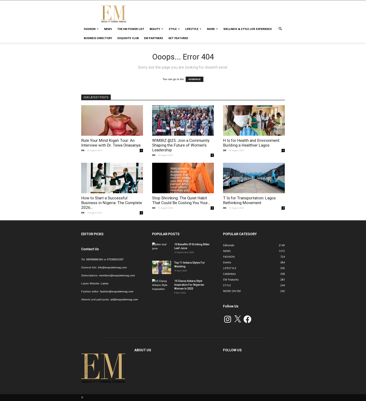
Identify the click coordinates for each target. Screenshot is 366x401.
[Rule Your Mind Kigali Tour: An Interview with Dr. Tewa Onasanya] (112, 120)
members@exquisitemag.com (117, 275)
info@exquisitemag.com (112, 267)
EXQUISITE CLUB (128, 38)
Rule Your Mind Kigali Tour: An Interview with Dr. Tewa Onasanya (110, 143)
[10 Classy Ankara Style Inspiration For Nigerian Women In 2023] (161, 285)
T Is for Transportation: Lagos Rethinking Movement (249, 200)
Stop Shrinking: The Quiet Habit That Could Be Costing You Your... (181, 200)
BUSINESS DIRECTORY (98, 38)
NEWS (108, 29)
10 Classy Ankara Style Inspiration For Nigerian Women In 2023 (189, 284)
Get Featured (178, 38)
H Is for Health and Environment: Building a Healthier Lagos (251, 143)
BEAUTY (155, 29)
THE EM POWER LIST (130, 29)
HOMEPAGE (195, 79)
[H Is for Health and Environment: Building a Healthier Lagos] (254, 120)
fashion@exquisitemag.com (116, 291)
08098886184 (94, 259)
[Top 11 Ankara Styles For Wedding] (161, 267)
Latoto (104, 283)
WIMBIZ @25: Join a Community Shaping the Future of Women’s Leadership (180, 145)
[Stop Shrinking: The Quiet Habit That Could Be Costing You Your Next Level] (183, 178)
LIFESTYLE (191, 29)
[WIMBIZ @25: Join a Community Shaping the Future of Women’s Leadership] (183, 120)
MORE (211, 29)
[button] (280, 29)
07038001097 (115, 259)
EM (82, 150)
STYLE (173, 29)
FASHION (90, 29)
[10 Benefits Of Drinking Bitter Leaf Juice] (161, 249)
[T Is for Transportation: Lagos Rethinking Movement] (254, 178)
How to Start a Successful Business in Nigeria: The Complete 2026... (111, 203)
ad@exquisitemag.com (124, 299)
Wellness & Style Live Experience (247, 29)
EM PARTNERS (153, 38)
